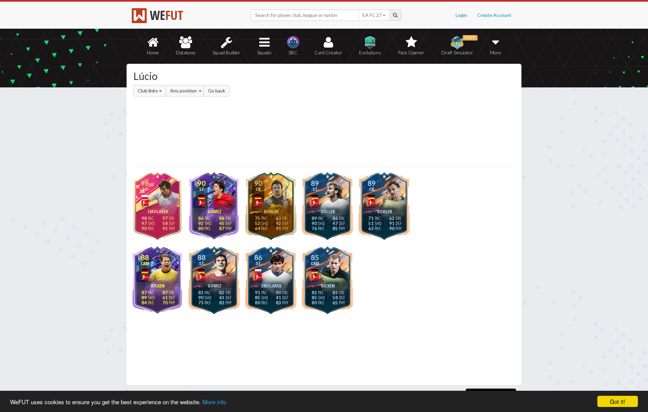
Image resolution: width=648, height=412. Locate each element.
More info (214, 401)
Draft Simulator (458, 45)
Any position (184, 90)
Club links (148, 90)
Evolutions (370, 52)
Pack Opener (411, 52)
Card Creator (328, 52)
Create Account (494, 15)
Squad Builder (226, 52)
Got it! (617, 401)
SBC (293, 52)
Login (461, 15)
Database (185, 52)
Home (153, 52)
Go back (216, 90)
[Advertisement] (389, 116)
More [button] (495, 52)
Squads (264, 52)
